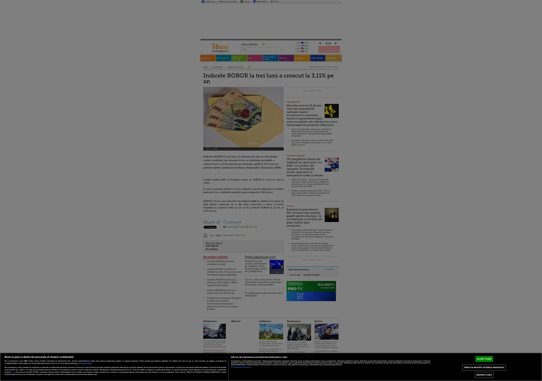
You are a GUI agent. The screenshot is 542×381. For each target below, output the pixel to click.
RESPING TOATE (484, 375)
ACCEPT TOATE (484, 359)
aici (13, 372)
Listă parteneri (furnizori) (241, 367)
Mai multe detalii (85, 363)
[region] (271, 367)
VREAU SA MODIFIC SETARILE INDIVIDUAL (484, 367)
